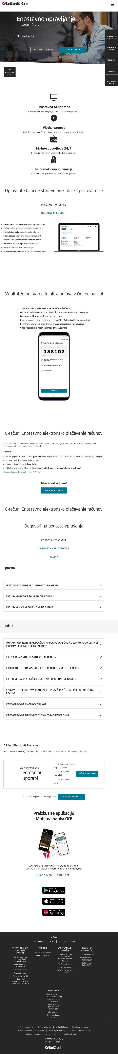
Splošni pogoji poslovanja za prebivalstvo (53, 1006)
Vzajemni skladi (65, 967)
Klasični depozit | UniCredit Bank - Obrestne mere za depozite (65, 957)
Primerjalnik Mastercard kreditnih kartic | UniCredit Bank (20, 981)
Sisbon (72, 1031)
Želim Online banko (54, 490)
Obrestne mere (53, 1012)
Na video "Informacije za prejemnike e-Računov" (21, 472)
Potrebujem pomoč (71, 797)
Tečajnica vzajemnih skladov (65, 971)
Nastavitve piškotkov (43, 952)
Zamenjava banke (20, 970)
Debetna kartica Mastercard (20, 965)
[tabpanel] (59, 242)
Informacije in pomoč (44, 50)
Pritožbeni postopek (80, 1027)
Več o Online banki (87, 773)
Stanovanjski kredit (20, 976)
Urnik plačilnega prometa (53, 1016)
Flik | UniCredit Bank (87, 955)
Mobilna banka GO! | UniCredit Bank (87, 959)
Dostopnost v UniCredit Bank (65, 1034)
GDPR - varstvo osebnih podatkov (31, 1031)
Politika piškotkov (79, 751)
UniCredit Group (62, 1027)
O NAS (52, 941)
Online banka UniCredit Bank (87, 964)
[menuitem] (111, 35)
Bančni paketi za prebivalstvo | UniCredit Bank (20, 959)
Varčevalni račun (65, 964)
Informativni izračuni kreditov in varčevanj (54, 995)
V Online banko (73, 50)
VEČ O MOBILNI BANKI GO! (54, 875)
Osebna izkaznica (44, 1027)
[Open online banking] (100, 6)
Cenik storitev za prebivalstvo (53, 1000)
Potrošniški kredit (20, 973)
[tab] (54, 204)
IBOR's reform (84, 1031)
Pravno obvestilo (26, 1027)
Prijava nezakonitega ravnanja (38, 1034)
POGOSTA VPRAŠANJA (67, 941)
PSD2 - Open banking (57, 1031)
